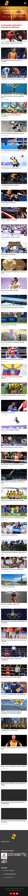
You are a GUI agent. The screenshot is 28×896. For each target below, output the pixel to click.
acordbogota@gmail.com (10, 874)
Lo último (4, 16)
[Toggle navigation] (25, 3)
